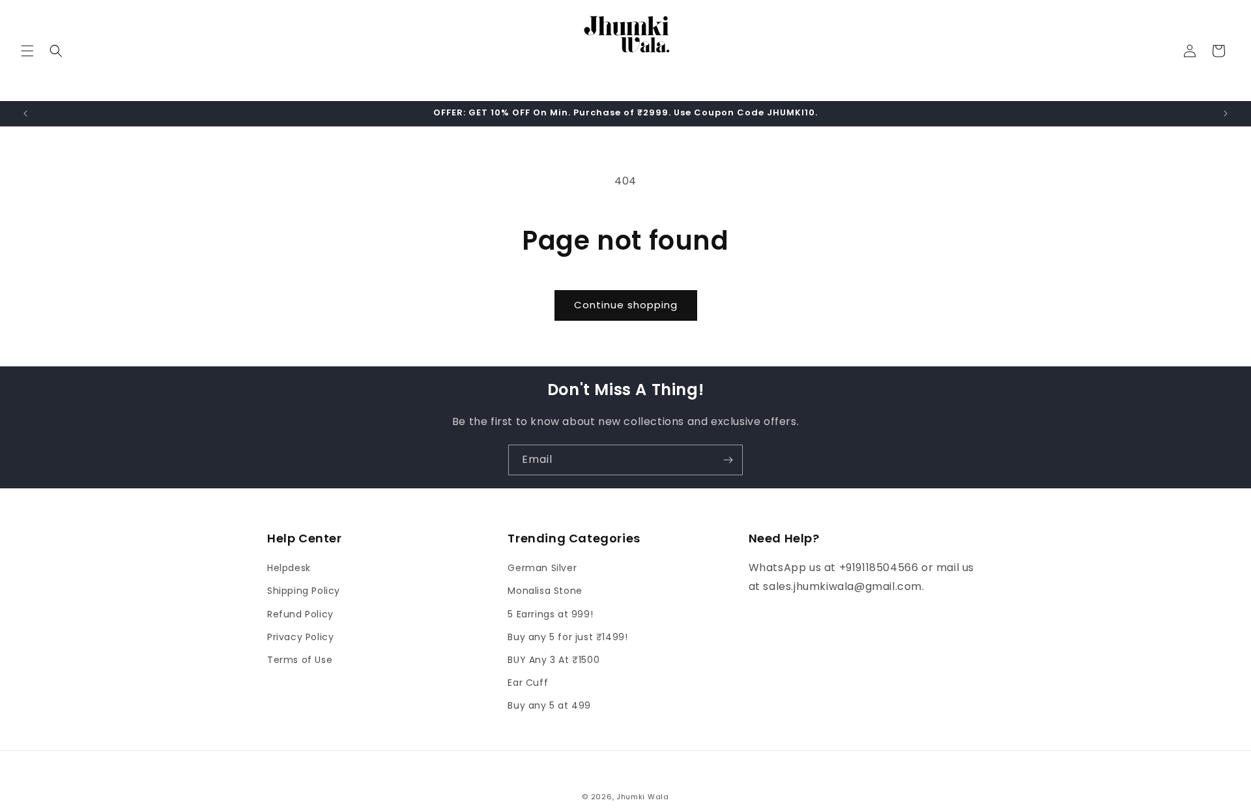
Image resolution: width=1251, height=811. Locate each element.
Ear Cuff (528, 682)
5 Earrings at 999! (550, 614)
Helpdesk (289, 567)
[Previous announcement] (25, 113)
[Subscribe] (727, 460)
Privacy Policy (300, 636)
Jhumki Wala (642, 796)
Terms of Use (299, 659)
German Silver (542, 567)
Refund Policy (300, 614)
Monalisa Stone (545, 590)
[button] (27, 51)
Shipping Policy (303, 590)
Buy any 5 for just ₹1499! (567, 636)
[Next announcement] (1225, 113)
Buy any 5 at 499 (549, 705)
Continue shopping (626, 305)
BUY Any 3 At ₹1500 (553, 659)
